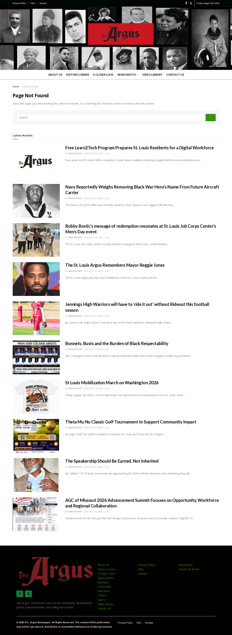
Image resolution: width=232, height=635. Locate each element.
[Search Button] (211, 117)
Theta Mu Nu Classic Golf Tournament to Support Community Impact (130, 421)
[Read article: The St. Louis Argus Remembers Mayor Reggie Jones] (36, 279)
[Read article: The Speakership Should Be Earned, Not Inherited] (36, 475)
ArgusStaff (75, 153)
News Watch (126, 74)
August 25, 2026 (94, 153)
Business (103, 582)
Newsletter (186, 565)
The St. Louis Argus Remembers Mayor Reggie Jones (115, 265)
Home (16, 86)
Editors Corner (77, 74)
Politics (102, 595)
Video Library (152, 74)
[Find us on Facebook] (186, 3)
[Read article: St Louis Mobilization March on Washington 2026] (36, 396)
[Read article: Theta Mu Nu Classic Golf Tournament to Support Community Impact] (36, 436)
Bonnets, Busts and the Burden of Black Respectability (116, 343)
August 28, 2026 (94, 388)
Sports (102, 599)
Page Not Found (30, 86)
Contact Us (175, 74)
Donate (43, 3)
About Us (55, 74)
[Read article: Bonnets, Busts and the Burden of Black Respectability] (36, 357)
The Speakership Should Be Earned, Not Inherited (111, 461)
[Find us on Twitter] (191, 3)
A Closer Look (103, 74)
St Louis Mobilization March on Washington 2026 (112, 382)
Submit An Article (189, 569)
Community (104, 586)
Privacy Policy (19, 3)
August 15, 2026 (94, 511)
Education (104, 591)
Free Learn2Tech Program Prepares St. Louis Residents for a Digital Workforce (139, 147)
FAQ (33, 3)
